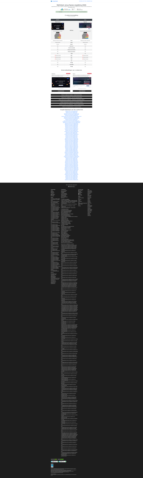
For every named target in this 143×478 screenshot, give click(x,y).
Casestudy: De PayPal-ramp (65, 234)
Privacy (79, 200)
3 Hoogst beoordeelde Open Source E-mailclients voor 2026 (69, 415)
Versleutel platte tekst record (55, 278)
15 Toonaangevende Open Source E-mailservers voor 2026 (69, 259)
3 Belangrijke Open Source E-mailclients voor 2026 (69, 282)
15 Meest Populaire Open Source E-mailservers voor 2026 (69, 253)
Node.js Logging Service (64, 233)
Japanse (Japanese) (89, 204)
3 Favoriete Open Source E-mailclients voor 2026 (69, 439)
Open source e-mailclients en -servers (67, 243)
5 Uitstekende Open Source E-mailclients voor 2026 (68, 264)
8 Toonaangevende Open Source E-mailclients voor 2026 (69, 383)
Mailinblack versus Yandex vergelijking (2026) (71, 176)
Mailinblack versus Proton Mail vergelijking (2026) (71, 162)
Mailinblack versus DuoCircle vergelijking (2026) (71, 127)
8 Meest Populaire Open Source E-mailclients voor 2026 (69, 296)
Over (79, 198)
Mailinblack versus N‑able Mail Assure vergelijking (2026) (71, 156)
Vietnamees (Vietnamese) (89, 215)
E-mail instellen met (55, 206)
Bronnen (52, 272)
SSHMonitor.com (53, 282)
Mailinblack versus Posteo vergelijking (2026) (71, 160)
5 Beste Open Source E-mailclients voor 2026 (68, 286)
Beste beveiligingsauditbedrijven (65, 214)
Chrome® (53, 195)
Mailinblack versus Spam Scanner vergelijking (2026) (71, 169)
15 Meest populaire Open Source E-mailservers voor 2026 (68, 417)
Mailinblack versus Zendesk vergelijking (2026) (71, 177)
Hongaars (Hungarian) (89, 200)
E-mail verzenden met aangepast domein (55, 200)
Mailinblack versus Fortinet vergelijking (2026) (71, 130)
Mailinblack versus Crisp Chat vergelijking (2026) (71, 123)
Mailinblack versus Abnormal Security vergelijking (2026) (71, 113)
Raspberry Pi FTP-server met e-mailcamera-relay (55, 205)
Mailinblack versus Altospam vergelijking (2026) (71, 115)
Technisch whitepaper (64, 190)
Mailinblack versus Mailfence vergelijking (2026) (71, 147)
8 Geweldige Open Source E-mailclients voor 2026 (69, 310)
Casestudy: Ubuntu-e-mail (64, 219)
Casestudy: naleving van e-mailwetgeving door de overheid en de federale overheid (69, 217)
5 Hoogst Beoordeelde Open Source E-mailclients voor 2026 (69, 257)
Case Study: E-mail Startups (65, 238)
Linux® (53, 193)
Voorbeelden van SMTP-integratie (55, 198)
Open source (62, 197)
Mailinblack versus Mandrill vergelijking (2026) (71, 151)
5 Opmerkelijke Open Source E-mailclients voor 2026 (68, 433)
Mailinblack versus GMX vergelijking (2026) (71, 132)
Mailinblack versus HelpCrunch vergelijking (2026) (71, 139)
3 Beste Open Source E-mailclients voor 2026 (69, 325)
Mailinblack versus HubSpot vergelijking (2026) (71, 140)
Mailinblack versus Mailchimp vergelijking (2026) (71, 145)
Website (58, 32)
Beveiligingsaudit (63, 191)
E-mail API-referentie (64, 193)
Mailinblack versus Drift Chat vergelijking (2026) (71, 126)
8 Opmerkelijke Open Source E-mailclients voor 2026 (69, 308)
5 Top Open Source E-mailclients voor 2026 (69, 289)
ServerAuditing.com (53, 281)
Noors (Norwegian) (90, 206)
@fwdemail (80, 192)
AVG (78, 202)
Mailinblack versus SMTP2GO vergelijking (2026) (71, 165)
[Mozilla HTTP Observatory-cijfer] (58, 37)
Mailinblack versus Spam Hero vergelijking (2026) (71, 168)
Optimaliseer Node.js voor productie (66, 227)
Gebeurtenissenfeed (81, 197)
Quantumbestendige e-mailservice (65, 235)
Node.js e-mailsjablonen (64, 231)
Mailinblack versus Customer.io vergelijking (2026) (71, 124)
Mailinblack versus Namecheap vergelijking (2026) (71, 155)
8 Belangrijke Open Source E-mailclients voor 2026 (69, 362)
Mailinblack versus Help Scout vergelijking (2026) (71, 138)
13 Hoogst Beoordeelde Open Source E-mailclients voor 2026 (68, 300)
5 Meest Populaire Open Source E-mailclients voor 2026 (69, 254)
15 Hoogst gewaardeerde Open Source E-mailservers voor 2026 (69, 421)
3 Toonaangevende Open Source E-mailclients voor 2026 (69, 341)
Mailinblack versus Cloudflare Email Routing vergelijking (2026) (71, 122)
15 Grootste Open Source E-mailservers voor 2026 (69, 276)
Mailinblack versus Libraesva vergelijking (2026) (71, 144)
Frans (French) (89, 196)
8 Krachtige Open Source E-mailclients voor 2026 (68, 284)
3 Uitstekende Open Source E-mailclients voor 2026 (69, 431)
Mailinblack (57, 22)
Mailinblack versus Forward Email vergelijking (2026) (72, 131)
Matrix (80, 193)
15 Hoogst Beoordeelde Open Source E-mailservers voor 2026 (68, 249)
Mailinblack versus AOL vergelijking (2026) (71, 111)
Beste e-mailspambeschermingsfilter (66, 212)
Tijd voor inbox (53, 275)
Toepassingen (53, 189)
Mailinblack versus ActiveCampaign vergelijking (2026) (71, 114)
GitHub (80, 191)
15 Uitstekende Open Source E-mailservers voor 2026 (69, 262)
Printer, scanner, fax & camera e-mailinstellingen (55, 203)
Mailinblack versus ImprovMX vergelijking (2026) (71, 141)
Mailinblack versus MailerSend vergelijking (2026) (71, 146)
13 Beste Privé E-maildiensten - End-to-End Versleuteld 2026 (71, 97)
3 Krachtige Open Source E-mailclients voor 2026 (68, 323)
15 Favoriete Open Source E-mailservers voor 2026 (69, 279)
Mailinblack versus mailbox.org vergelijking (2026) (71, 179)
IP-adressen (62, 192)
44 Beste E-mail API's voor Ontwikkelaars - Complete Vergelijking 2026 (71, 104)
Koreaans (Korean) (90, 205)
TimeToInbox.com (53, 280)
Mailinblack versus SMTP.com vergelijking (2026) (71, 164)
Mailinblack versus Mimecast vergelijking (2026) (71, 154)
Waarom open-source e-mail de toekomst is (67, 242)
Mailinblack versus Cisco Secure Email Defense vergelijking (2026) (71, 121)
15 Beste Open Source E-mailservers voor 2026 (69, 245)
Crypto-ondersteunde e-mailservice (65, 228)
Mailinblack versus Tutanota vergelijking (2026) (71, 173)
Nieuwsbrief (80, 190)
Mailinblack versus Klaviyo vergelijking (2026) (71, 143)
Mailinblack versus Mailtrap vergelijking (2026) (71, 150)
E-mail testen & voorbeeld (64, 224)
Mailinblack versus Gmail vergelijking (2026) (71, 135)
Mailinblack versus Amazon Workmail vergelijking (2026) (71, 117)
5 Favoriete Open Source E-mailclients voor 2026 (69, 316)
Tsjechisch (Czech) (90, 192)
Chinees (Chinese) (90, 191)
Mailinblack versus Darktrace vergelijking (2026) (71, 125)
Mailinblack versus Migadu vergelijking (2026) (71, 153)
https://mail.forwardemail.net (83, 11)
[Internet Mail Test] (62, 461)
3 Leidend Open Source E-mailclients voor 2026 (68, 302)
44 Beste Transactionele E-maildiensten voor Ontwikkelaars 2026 (71, 102)
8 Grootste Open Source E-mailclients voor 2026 (68, 355)
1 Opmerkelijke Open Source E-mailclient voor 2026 (68, 270)
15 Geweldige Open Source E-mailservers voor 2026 (69, 272)
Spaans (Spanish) (90, 210)
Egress (85, 22)
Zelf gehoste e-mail (63, 195)
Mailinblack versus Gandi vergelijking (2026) (71, 133)
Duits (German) (89, 197)
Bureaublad (53, 194)
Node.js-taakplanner (63, 232)
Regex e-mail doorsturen (64, 196)
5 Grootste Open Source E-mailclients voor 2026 (68, 278)
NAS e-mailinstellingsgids (54, 202)
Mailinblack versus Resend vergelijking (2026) (71, 163)
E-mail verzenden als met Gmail (55, 201)
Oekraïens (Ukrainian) (89, 213)
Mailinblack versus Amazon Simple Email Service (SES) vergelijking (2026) (71, 116)
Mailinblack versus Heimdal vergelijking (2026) (71, 137)
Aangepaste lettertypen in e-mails (65, 221)
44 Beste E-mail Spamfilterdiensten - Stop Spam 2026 (71, 106)
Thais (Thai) (89, 211)
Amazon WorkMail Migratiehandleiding (66, 211)
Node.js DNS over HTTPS (64, 230)
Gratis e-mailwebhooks (64, 194)
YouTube (80, 194)
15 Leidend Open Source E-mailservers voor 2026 (68, 301)
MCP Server (62, 225)
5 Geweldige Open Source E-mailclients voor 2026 (69, 354)
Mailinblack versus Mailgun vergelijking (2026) (71, 148)
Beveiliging (79, 199)
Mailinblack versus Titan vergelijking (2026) (71, 171)
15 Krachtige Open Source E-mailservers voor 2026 (69, 283)
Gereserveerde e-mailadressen (55, 279)
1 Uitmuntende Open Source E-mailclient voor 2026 (69, 267)
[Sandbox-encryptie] (74, 47)
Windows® (52, 191)
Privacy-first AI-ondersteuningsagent (66, 215)
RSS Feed (80, 195)
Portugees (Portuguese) (89, 208)
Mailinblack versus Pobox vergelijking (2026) (71, 159)
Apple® (52, 190)
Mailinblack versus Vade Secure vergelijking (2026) (71, 174)
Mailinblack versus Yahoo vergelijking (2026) (71, 175)
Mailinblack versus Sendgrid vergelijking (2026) (71, 166)
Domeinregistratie (53, 277)
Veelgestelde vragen (72, 186)
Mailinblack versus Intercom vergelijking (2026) (71, 142)
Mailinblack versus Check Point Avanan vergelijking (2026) (71, 120)
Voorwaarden (80, 201)
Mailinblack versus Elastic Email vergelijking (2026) (71, 128)
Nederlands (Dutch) (89, 194)
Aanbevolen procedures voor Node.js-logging (67, 213)
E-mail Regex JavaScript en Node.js (66, 223)
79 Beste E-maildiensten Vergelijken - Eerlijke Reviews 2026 (71, 94)
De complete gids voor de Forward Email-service (67, 226)
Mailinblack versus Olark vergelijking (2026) (71, 158)
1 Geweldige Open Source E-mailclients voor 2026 (69, 274)
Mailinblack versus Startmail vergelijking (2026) (71, 170)
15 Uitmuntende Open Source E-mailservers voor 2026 (69, 266)
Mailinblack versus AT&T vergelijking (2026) (71, 112)
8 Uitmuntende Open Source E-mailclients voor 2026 (69, 306)
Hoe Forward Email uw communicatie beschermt (67, 240)
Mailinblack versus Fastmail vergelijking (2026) (71, 129)
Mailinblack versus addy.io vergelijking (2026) (71, 178)
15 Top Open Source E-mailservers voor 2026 (69, 287)
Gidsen (52, 197)
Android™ (53, 192)
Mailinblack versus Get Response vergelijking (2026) (71, 134)
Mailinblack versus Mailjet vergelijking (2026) (71, 149)
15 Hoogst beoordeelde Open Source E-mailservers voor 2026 (68, 413)
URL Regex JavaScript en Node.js (65, 241)
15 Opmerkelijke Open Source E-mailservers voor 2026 (69, 269)
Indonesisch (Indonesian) (89, 202)
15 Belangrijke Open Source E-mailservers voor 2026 (68, 281)
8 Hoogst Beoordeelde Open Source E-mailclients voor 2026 (68, 293)
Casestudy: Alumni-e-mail (64, 218)
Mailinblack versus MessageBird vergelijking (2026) (71, 152)
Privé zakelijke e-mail (53, 273)
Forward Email (60, 11)
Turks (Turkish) (89, 212)
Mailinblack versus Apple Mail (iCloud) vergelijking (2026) (71, 118)
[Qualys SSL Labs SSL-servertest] (58, 38)
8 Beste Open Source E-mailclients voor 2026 (68, 369)
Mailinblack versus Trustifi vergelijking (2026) (71, 172)
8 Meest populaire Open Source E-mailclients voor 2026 (69, 419)
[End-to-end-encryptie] (72, 62)
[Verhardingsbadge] (52, 465)
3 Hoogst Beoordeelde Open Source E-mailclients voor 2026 (68, 251)
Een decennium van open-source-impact (66, 210)
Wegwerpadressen (53, 276)
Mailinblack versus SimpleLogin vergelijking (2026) (71, 167)
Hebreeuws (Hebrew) (89, 199)
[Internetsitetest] (54, 461)
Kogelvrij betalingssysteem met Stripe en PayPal (67, 239)
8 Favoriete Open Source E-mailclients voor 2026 (69, 400)
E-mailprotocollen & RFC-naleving (65, 222)
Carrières (79, 205)
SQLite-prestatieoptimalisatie (65, 237)
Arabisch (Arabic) (90, 190)
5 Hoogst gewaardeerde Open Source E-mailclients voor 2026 (68, 422)
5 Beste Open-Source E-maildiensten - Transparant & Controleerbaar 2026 (71, 99)
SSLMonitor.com (53, 283)
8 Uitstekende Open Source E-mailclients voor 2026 (68, 343)
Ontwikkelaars (63, 189)
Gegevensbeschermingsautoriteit (82, 203)
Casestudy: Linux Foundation (65, 220)
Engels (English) (89, 195)
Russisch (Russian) (90, 209)
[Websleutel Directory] (72, 66)
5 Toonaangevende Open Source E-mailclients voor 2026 (68, 261)
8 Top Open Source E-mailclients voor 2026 (68, 247)
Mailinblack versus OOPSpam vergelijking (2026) (71, 157)
